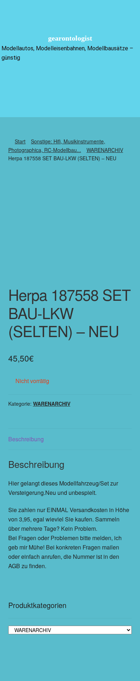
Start (20, 141)
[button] (70, 80)
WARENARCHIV (105, 149)
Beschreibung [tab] (26, 439)
